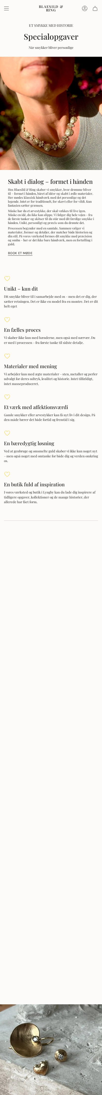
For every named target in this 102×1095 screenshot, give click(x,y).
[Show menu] (6, 8)
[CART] (95, 8)
